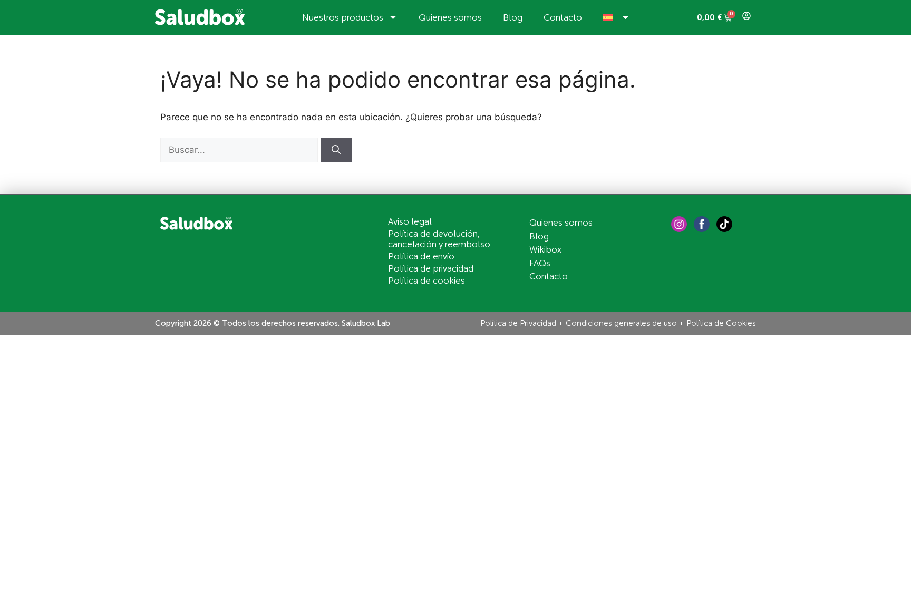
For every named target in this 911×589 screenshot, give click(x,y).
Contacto (563, 17)
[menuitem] (616, 17)
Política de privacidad (430, 268)
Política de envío (421, 256)
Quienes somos (450, 17)
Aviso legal (410, 221)
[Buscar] (336, 150)
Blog (512, 17)
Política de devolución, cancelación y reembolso (439, 238)
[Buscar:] (240, 149)
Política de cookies (426, 280)
